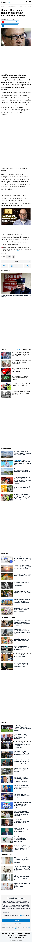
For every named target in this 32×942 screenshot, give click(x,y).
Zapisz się (16, 920)
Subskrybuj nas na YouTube (11, 22)
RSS (23, 937)
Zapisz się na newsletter (10, 26)
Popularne (17, 349)
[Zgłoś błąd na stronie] (27, 266)
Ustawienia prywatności (14, 937)
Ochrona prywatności (11, 935)
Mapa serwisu (22, 935)
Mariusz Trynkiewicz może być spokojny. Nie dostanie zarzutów (16, 296)
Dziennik (2, 6)
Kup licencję (17, 250)
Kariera (20, 933)
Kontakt (4, 933)
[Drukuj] (12, 266)
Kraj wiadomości (26, 349)
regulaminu (21, 915)
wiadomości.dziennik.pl (11, 6)
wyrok (9, 257)
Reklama (14, 933)
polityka (20, 6)
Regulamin (27, 933)
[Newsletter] (4, 266)
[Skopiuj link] (19, 266)
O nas (9, 933)
